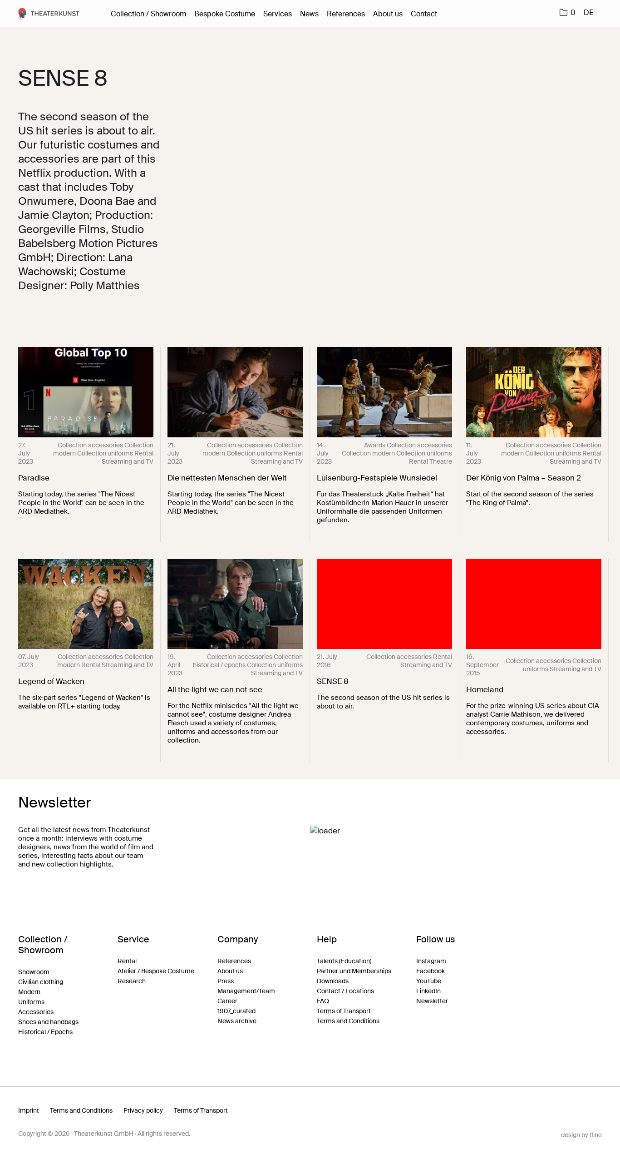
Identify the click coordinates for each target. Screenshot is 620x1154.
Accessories (36, 1012)
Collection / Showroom (148, 14)
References (346, 14)
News (309, 14)
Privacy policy (143, 1110)
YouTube (428, 981)
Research (132, 981)
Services (277, 14)
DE (589, 12)
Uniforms (31, 1002)
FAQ (323, 1001)
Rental (127, 961)
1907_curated (236, 1011)
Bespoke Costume (224, 14)
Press (225, 981)
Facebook (430, 971)
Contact (424, 14)
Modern (29, 992)
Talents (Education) (344, 961)
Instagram (431, 961)
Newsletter (432, 1001)
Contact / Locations (345, 991)
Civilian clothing (40, 982)
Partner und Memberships (354, 971)
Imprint (28, 1110)
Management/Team (246, 991)
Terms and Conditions (348, 1021)
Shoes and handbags (48, 1022)
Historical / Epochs (45, 1032)
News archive (236, 1021)
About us (388, 14)
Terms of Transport (344, 1011)
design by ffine (581, 1135)
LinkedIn (428, 991)
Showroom (33, 972)
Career (227, 1001)
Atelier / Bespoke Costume (156, 971)
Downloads (333, 981)
